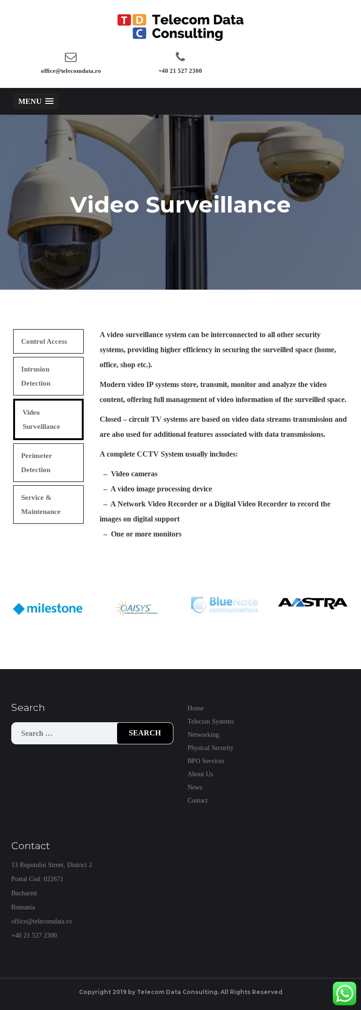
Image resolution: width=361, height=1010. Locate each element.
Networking (203, 734)
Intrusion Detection (35, 376)
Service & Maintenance (41, 504)
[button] (36, 101)
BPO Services (206, 761)
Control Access (44, 341)
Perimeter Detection (36, 462)
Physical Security (211, 747)
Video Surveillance (41, 419)
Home (196, 708)
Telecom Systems (211, 721)
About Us (200, 774)
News (195, 787)
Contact (198, 800)
